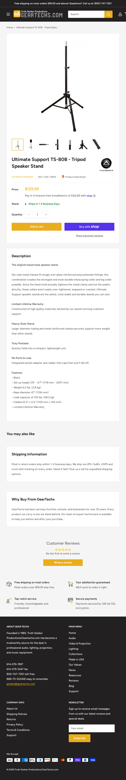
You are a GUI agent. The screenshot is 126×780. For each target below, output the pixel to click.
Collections (75, 654)
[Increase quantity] (45, 214)
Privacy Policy (15, 724)
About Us (12, 708)
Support (74, 691)
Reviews (74, 680)
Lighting (73, 648)
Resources (75, 675)
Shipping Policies (17, 714)
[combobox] (86, 14)
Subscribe (79, 738)
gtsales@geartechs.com (21, 683)
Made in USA (76, 659)
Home (10, 27)
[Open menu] (8, 14)
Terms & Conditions (18, 729)
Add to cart (36, 226)
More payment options (89, 235)
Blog (71, 686)
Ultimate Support (22, 177)
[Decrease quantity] (28, 214)
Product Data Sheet (75, 177)
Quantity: (17, 214)
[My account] (120, 14)
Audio (72, 638)
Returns (11, 719)
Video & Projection (80, 643)
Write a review (63, 562)
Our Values (75, 664)
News (72, 670)
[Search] (108, 14)
